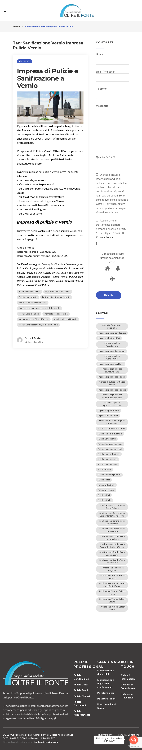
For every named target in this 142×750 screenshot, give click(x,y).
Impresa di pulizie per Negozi (111, 377)
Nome (99, 54)
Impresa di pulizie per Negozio (112, 390)
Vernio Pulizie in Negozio (65, 319)
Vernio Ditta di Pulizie (29, 314)
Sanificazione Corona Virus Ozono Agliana (112, 506)
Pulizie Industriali (106, 485)
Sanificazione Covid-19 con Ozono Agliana (112, 537)
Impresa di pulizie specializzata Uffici (112, 404)
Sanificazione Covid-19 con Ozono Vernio (112, 561)
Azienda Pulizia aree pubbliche (112, 326)
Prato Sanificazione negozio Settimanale (112, 422)
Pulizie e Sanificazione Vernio (56, 297)
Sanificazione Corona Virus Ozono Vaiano (112, 522)
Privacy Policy (104, 237)
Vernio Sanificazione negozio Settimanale (38, 325)
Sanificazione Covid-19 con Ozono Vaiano (112, 553)
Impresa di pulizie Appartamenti (112, 344)
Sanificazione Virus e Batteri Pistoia (112, 592)
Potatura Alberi (106, 698)
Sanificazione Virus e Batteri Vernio (112, 608)
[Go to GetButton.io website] (133, 746)
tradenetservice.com (46, 741)
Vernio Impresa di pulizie (56, 314)
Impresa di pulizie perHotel (110, 364)
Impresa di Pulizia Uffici (109, 338)
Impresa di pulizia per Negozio (112, 333)
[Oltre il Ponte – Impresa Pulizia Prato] (76, 10)
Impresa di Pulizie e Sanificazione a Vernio (47, 78)
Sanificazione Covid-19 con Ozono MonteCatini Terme (112, 545)
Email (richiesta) (105, 71)
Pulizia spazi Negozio (107, 459)
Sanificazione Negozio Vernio (32, 302)
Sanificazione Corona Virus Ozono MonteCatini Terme (112, 514)
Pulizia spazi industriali (109, 454)
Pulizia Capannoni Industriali (111, 428)
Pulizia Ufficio (104, 469)
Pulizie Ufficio (104, 500)
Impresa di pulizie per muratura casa (112, 370)
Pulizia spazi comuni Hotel (110, 449)
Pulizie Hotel (104, 480)
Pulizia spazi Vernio (28, 297)
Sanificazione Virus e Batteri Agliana (112, 577)
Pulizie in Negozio (106, 490)
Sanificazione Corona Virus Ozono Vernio (112, 530)
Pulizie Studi (81, 690)
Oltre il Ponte (33, 338)
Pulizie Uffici (104, 495)
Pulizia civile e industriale (110, 434)
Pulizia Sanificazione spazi (110, 444)
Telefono (101, 88)
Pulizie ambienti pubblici (109, 475)
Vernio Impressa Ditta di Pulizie (33, 319)
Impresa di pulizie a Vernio (57, 291)
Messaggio (102, 105)
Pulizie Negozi (82, 695)
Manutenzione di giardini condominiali (105, 683)
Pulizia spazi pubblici (107, 464)
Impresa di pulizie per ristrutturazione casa (112, 396)
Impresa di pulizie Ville (108, 410)
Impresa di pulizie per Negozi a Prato (112, 383)
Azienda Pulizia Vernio (29, 291)
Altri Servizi (24, 61)
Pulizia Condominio (107, 439)
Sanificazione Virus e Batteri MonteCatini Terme (112, 584)
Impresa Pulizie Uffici (108, 415)
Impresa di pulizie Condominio (112, 357)
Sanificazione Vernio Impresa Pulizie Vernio (39, 308)
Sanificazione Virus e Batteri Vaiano (112, 600)
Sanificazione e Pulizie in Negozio (112, 569)
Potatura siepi (105, 692)
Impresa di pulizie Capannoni (111, 351)
